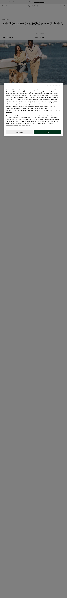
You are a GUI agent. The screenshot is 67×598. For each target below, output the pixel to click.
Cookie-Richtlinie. (26, 125)
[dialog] (33, 109)
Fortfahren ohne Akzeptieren (53, 85)
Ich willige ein (47, 132)
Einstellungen (19, 132)
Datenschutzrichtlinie (12, 125)
